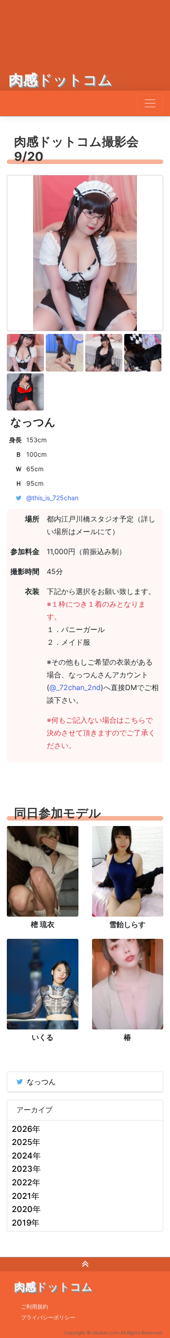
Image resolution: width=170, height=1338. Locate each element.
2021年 (25, 1196)
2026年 (26, 1129)
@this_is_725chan (52, 498)
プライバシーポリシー (48, 1317)
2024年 (26, 1155)
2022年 (26, 1182)
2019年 (25, 1222)
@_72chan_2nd (75, 687)
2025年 (26, 1142)
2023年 (26, 1169)
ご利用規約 (34, 1306)
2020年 (26, 1209)
